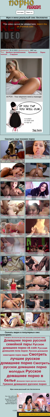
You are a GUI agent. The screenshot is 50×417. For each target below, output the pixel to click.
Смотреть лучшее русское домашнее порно (23, 358)
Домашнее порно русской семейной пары (25, 342)
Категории (20, 12)
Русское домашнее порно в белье (23, 375)
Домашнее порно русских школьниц (31, 381)
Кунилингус (32, 52)
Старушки (14, 54)
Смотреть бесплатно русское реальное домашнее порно (24, 337)
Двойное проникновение (15, 52)
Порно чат (29, 12)
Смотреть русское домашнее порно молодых (26, 367)
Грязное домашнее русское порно (25, 384)
